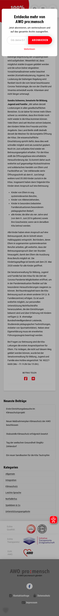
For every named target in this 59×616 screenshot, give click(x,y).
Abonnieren (40, 40)
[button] (5, 610)
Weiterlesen (29, 49)
